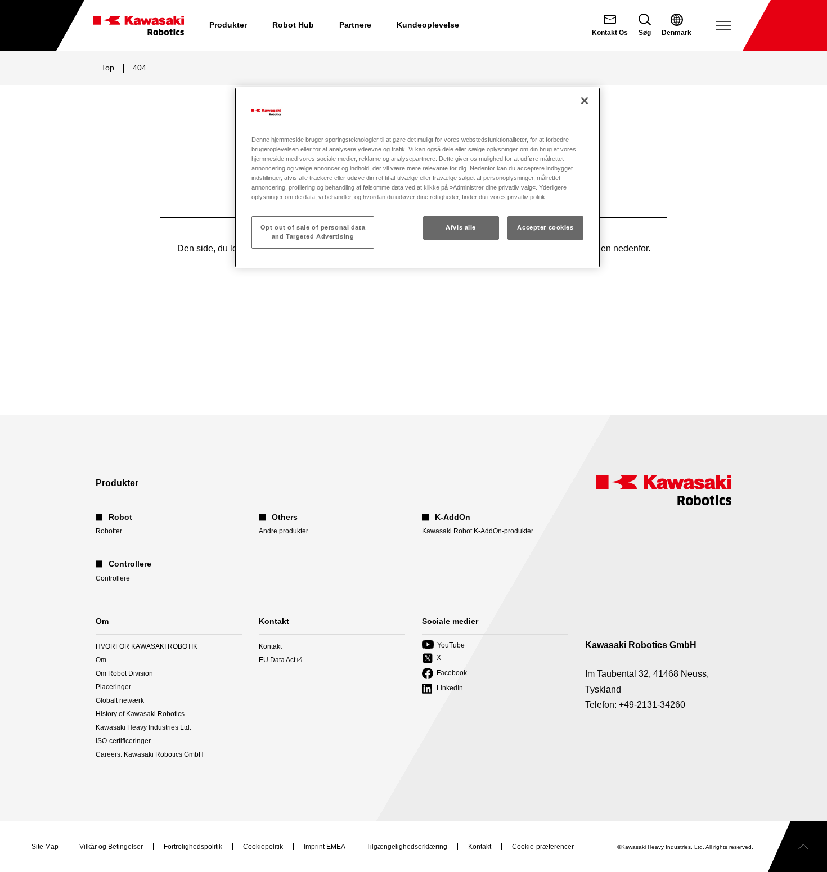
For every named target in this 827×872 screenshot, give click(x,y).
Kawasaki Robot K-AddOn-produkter (477, 531)
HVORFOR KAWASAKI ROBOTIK (146, 646)
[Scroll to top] (797, 846)
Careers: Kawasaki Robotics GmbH (150, 754)
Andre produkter (283, 531)
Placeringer (113, 687)
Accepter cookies (545, 227)
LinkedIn (442, 689)
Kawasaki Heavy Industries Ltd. (143, 727)
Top (107, 67)
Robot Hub (293, 24)
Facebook (444, 673)
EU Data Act (277, 660)
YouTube (443, 645)
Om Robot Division (124, 673)
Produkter (228, 24)
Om (101, 660)
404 (139, 67)
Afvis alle (461, 227)
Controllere (113, 578)
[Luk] (584, 100)
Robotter (109, 531)
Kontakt (270, 646)
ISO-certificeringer (123, 741)
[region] (417, 177)
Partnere (355, 24)
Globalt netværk (120, 700)
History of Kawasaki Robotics (140, 714)
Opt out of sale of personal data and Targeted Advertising (312, 232)
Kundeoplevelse (428, 24)
